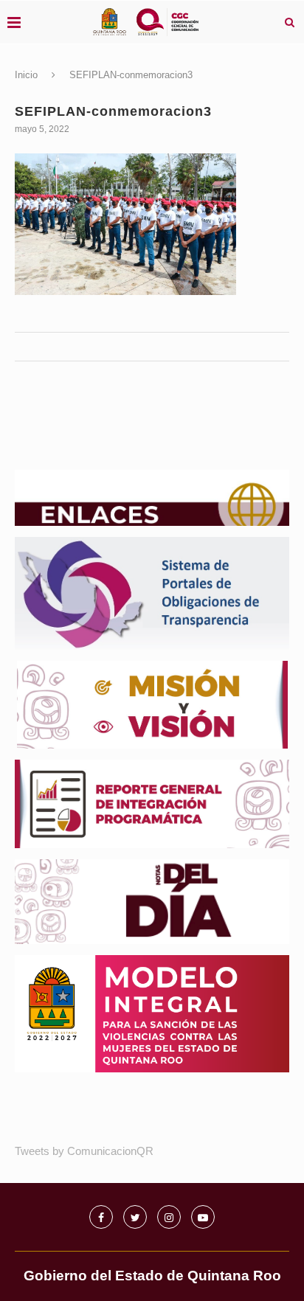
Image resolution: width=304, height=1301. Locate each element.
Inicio (26, 74)
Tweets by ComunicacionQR (84, 1151)
